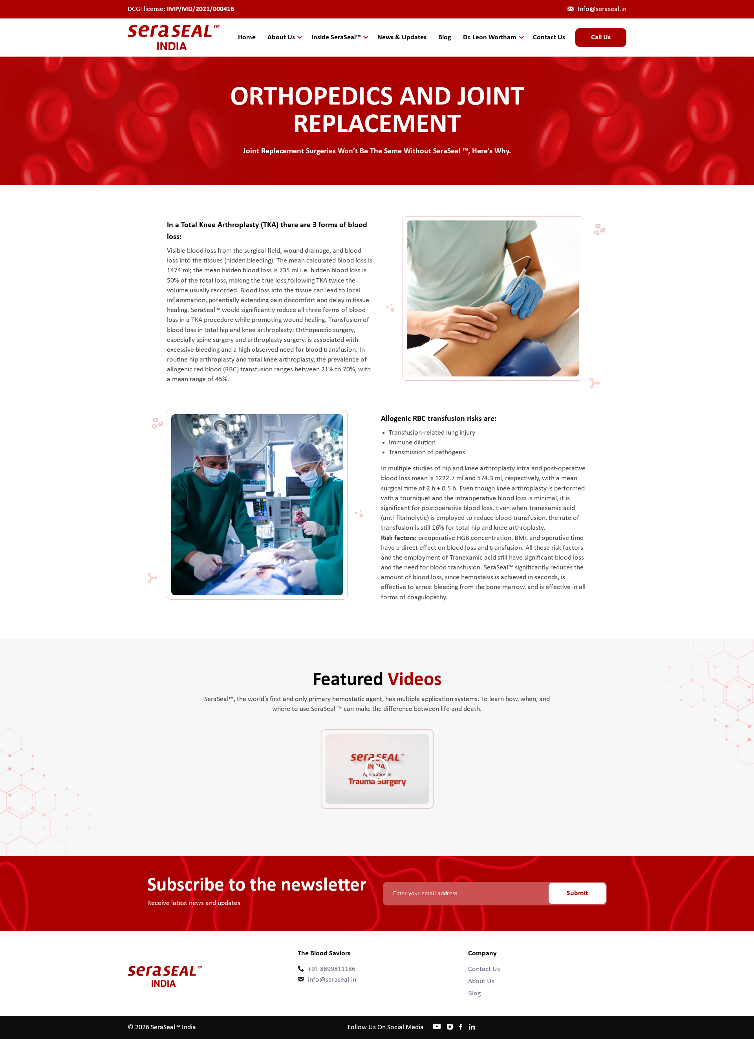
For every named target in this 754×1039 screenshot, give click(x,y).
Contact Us (549, 37)
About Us (481, 981)
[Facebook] (461, 1027)
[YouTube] (437, 1025)
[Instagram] (450, 1026)
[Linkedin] (472, 1027)
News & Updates (401, 37)
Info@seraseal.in (602, 9)
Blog (444, 37)
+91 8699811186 (331, 969)
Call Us (601, 37)
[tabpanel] (377, 768)
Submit (577, 893)
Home (247, 37)
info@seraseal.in (332, 980)
